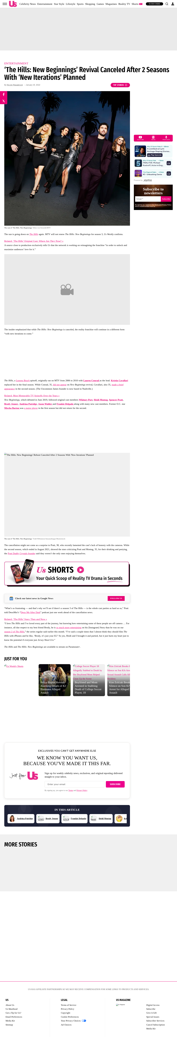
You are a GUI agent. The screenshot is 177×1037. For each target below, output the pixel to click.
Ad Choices (66, 1025)
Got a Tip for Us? (13, 1013)
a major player (31, 408)
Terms (70, 790)
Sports (80, 3)
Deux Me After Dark (30, 612)
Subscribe (154, 4)
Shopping (90, 3)
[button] (166, 4)
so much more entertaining (68, 627)
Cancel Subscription (155, 1025)
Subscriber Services (155, 1021)
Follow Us (116, 598)
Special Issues (152, 1017)
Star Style (59, 3)
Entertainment (44, 3)
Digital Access (153, 1005)
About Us (10, 1005)
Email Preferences (14, 1017)
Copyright (65, 1013)
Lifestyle (70, 3)
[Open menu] (5, 3)
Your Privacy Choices (71, 1021)
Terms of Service (68, 1005)
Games (100, 3)
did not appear (59, 384)
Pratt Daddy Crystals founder (21, 553)
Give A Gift (151, 1013)
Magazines (111, 3)
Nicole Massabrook (15, 85)
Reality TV (124, 3)
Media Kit (10, 1021)
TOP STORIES (118, 85)
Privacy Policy (82, 790)
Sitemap (9, 1025)
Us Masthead (11, 1009)
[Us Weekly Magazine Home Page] (13, 4)
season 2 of (14, 631)
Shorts (135, 3)
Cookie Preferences (70, 1017)
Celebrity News (27, 3)
